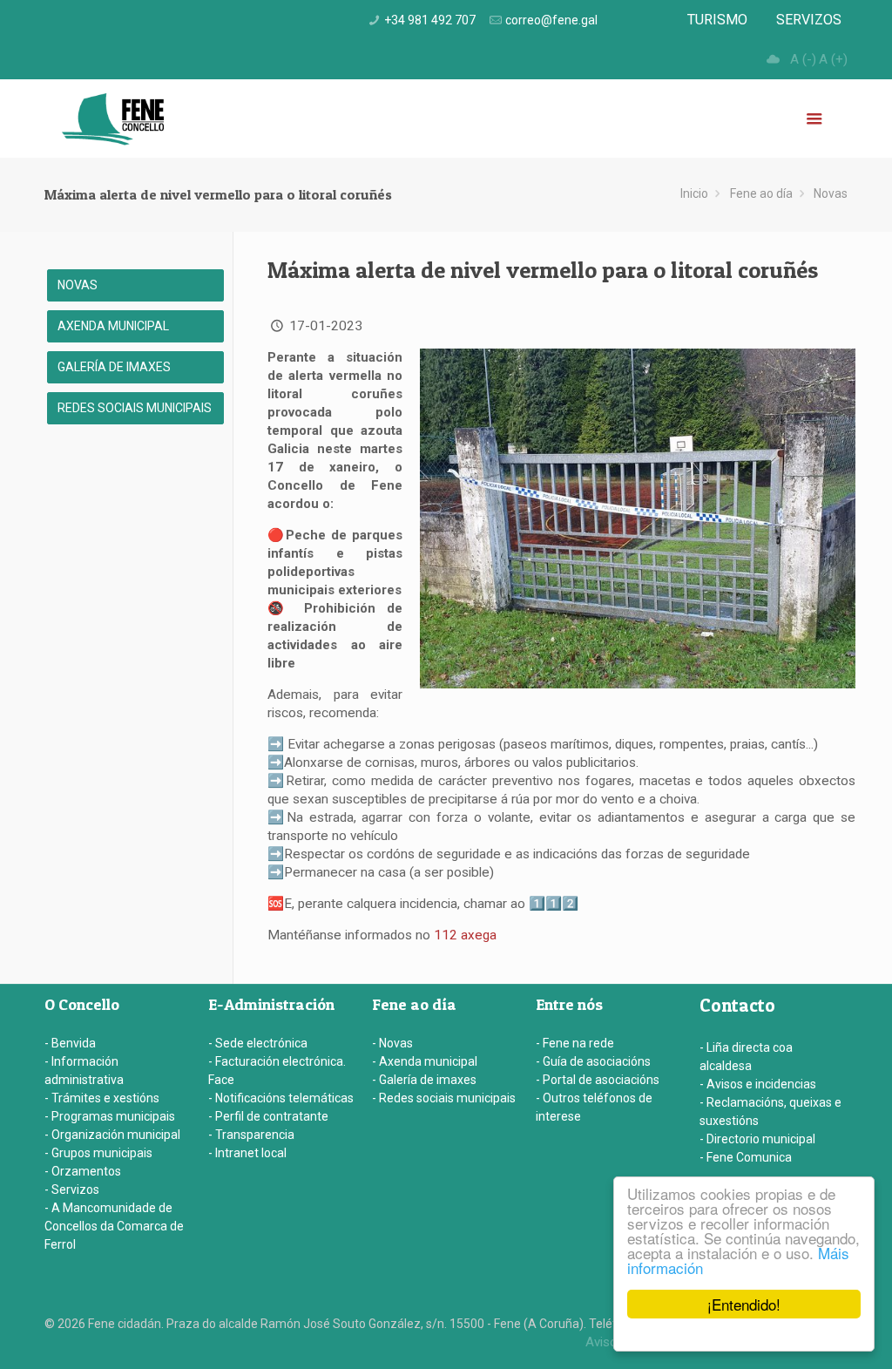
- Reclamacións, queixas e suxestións (770, 1111)
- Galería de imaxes (424, 1080)
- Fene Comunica (745, 1157)
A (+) (833, 59)
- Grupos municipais (98, 1153)
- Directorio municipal (757, 1139)
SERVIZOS (808, 19)
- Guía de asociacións (593, 1061)
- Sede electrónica (257, 1043)
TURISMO (717, 19)
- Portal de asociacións (597, 1080)
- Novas (392, 1043)
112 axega (465, 935)
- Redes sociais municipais (444, 1098)
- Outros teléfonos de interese (594, 1107)
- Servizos (71, 1189)
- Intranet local (247, 1153)
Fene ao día (761, 193)
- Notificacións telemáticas (281, 1098)
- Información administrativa (84, 1070)
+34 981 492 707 (430, 20)
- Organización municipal (112, 1135)
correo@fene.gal (551, 20)
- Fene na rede (575, 1043)
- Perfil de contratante (268, 1116)
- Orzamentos (82, 1171)
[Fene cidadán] (113, 118)
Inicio (694, 193)
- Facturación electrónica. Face (277, 1070)
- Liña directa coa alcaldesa (746, 1056)
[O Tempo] (772, 59)
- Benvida (70, 1043)
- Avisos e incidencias (757, 1084)
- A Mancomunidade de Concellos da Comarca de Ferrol (114, 1226)
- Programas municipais (109, 1116)
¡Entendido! (743, 1304)
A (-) (803, 59)
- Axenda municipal (424, 1061)
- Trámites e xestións (101, 1098)
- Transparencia (251, 1135)
